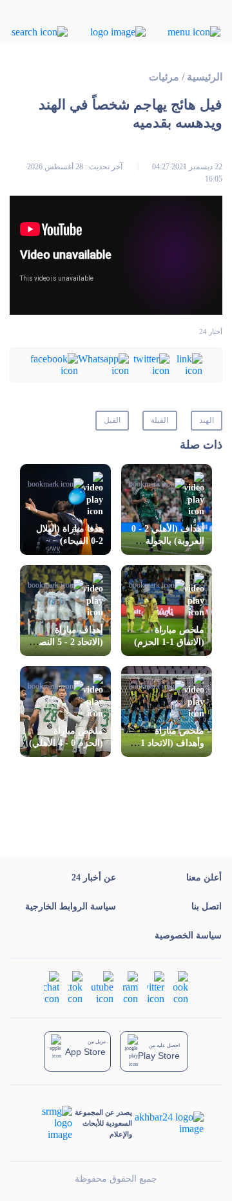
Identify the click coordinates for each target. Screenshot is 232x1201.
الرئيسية (204, 76)
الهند (206, 420)
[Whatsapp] (103, 363)
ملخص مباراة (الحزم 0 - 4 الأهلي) (66, 737)
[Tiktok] (75, 987)
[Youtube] (102, 987)
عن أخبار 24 (94, 877)
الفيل (112, 420)
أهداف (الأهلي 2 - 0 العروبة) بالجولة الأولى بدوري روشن (167, 541)
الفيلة (159, 420)
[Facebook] (54, 363)
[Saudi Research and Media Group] (50, 1123)
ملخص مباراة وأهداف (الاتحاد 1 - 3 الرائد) (169, 743)
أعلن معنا (204, 877)
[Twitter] (149, 363)
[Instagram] (130, 987)
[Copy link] (185, 363)
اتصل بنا (206, 906)
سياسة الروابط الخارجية (70, 906)
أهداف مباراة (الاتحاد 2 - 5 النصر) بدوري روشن (67, 642)
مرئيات (164, 76)
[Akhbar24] (168, 1123)
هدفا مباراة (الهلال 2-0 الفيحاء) (69, 535)
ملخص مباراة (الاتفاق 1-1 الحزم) (169, 636)
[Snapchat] (51, 987)
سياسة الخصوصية (188, 935)
